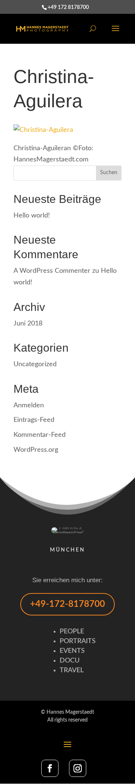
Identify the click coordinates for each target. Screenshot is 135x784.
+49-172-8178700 (67, 604)
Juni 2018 (28, 323)
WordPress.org (36, 450)
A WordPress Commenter (52, 271)
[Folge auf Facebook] (49, 768)
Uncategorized (35, 364)
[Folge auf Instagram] (77, 768)
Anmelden (29, 405)
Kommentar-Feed (40, 435)
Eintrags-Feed (34, 420)
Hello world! (32, 215)
